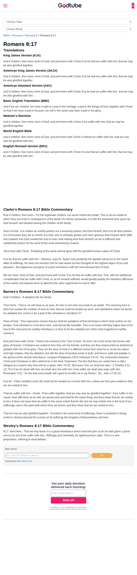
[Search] (133, 6)
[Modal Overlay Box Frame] (68, 496)
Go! (101, 455)
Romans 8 (31, 35)
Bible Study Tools (24, 461)
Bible (6, 35)
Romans (17, 35)
